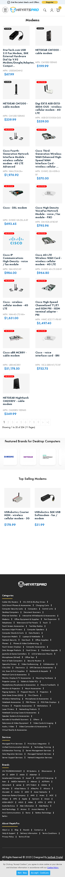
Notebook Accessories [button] (11, 702)
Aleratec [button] (5, 788)
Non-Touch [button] (26, 639)
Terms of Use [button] (24, 836)
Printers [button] (5, 705)
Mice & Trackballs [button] (48, 684)
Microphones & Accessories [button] (37, 698)
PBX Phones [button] (31, 702)
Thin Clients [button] (33, 695)
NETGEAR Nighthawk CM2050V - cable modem (16, 401)
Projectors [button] (44, 691)
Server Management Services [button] (38, 750)
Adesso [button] (34, 781)
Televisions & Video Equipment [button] (15, 723)
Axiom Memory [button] (38, 809)
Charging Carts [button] (42, 605)
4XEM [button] (12, 774)
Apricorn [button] (35, 798)
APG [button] (15, 798)
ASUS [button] (20, 802)
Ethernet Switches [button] (9, 615)
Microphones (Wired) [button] (11, 657)
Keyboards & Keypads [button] (39, 671)
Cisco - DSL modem (15, 208)
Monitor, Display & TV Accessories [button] (16, 678)
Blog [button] (16, 829)
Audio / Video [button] (8, 726)
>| (47, 422)
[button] (52, 10)
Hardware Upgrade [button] (49, 650)
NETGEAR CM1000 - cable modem (47, 52)
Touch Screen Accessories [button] (13, 626)
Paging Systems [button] (9, 691)
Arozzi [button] (47, 798)
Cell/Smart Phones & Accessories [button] (16, 605)
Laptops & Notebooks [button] (31, 636)
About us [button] (6, 829)
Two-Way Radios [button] (36, 626)
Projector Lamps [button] (9, 681)
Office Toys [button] (29, 657)
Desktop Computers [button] (10, 612)
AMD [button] (27, 791)
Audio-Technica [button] (8, 805)
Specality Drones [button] (9, 664)
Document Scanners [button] (32, 612)
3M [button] (3, 774)
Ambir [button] (17, 791)
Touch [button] (45, 622)
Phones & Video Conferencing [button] (26, 643)
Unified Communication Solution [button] (15, 747)
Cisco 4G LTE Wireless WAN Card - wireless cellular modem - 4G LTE (48, 260)
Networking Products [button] (28, 709)
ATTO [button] (50, 802)
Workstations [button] (42, 705)
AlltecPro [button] (34, 788)
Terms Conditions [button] (49, 833)
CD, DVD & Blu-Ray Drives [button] (34, 601)
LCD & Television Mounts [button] (42, 653)
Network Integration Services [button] (40, 757)
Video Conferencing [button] (29, 664)
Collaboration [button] (49, 664)
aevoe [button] (18, 784)
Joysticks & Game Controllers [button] (14, 653)
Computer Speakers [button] (35, 629)
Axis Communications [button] (11, 812)
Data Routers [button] (34, 632)
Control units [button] (47, 608)
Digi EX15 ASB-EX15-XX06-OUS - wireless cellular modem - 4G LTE (48, 108)
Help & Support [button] (8, 833)
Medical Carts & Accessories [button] (14, 674)
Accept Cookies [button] (40, 873)
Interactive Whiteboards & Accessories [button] (38, 615)
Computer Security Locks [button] (12, 608)
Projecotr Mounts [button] (28, 691)
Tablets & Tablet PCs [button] (29, 681)
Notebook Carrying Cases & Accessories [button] (19, 712)
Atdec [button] (30, 802)
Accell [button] (28, 778)
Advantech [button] (6, 784)
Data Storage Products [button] (11, 650)
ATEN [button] (40, 802)
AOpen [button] (5, 798)
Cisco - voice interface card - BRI (47, 354)
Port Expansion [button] (50, 619)
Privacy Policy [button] (8, 836)
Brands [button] (26, 829)
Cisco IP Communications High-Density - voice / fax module (15, 260)
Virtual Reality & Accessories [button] (14, 729)
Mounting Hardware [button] (44, 678)
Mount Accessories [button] (33, 688)
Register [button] (49, 2)
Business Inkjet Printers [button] (12, 629)
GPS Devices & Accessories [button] (41, 667)
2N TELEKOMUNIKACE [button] (12, 771)
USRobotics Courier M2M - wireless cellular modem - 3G (17, 515)
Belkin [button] (4, 816)
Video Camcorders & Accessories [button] (33, 726)
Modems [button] (5, 619)
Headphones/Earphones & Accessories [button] (19, 684)
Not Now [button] (22, 873)
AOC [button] (51, 795)
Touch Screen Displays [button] (11, 646)
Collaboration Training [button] (11, 750)
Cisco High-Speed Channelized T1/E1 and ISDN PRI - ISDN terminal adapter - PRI (47, 308)
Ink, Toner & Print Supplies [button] (13, 671)
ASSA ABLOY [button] (7, 802)
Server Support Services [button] (12, 757)
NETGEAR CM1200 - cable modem (15, 105)
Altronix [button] (47, 788)
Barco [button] (28, 812)
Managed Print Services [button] (12, 743)
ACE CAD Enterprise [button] (44, 778)
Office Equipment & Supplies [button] (26, 619)
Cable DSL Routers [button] (10, 601)
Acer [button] (4, 781)
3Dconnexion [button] (47, 771)
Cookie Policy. (53, 867)
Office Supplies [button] (41, 639)
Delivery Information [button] (28, 833)
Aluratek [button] (5, 791)
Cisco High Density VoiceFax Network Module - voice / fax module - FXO (47, 212)
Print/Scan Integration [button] (37, 743)
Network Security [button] (9, 639)
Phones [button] (5, 643)
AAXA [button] (22, 774)
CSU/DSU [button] (6, 667)
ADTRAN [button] (45, 781)
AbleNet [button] (33, 774)
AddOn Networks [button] (18, 781)
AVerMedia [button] (43, 805)
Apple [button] (24, 798)
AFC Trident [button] (31, 784)
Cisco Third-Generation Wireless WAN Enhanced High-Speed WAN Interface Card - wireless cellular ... (48, 158)
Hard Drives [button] (31, 650)
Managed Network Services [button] (39, 753)
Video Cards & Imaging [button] (43, 723)
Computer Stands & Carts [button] (13, 632)
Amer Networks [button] (40, 791)
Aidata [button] (44, 784)
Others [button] (36, 719)
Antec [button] (42, 795)
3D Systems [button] (31, 771)
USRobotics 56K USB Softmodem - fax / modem (47, 515)
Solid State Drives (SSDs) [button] (12, 695)
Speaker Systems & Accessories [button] (15, 716)
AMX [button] (32, 795)
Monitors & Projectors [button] (11, 688)
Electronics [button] (20, 667)
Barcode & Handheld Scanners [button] (15, 719)
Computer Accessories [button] (35, 646)
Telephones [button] (7, 622)
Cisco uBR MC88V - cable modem (15, 354)
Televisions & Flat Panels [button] (27, 622)
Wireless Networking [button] (11, 698)
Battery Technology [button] (43, 812)
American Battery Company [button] (13, 795)
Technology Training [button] (42, 747)
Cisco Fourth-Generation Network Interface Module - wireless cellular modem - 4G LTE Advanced (16, 158)
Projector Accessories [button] (23, 705)
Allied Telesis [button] (20, 788)
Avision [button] (24, 809)
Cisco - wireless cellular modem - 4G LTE (15, 305)
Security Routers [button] (34, 660)
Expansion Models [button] (10, 636)
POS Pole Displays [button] (48, 702)
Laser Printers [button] (8, 709)
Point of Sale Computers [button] (12, 660)
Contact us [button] (38, 829)
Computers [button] (32, 608)
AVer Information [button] (27, 805)
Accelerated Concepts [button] (11, 778)
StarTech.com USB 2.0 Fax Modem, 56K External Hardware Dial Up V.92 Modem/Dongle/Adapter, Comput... (16, 58)
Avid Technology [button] (9, 809)
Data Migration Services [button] (12, 753)
